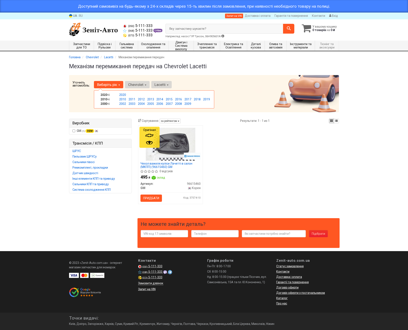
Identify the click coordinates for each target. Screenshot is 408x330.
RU (81, 15)
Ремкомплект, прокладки (90, 167)
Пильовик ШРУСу (84, 156)
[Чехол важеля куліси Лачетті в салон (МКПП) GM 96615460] (170, 144)
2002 (122, 103)
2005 (150, 103)
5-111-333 (140, 26)
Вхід (334, 15)
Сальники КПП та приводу (90, 184)
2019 (206, 99)
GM (85, 130)
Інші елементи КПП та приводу (93, 178)
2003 (132, 103)
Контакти (318, 15)
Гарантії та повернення (292, 282)
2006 (159, 103)
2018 (197, 99)
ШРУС (76, 151)
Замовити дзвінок (150, 283)
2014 (159, 99)
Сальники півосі (83, 162)
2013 (150, 99)
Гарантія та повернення (291, 15)
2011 (132, 99)
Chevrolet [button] (136, 84)
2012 (141, 99)
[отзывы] (85, 292)
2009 (187, 103)
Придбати (151, 198)
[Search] (288, 29)
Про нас (281, 303)
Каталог (282, 298)
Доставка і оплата (258, 15)
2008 (178, 103)
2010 (122, 99)
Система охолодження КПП (91, 189)
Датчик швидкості (85, 173)
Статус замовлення (290, 266)
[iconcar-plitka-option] (331, 121)
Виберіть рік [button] (107, 84)
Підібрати (318, 233)
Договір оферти (287, 287)
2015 (169, 99)
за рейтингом (169, 120)
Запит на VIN (234, 15)
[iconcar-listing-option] (336, 121)
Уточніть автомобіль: (81, 84)
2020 (122, 95)
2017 (187, 99)
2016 (178, 99)
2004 (141, 103)
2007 (169, 103)
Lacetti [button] (160, 84)
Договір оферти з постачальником (300, 292)
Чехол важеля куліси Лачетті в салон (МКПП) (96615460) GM (166, 165)
